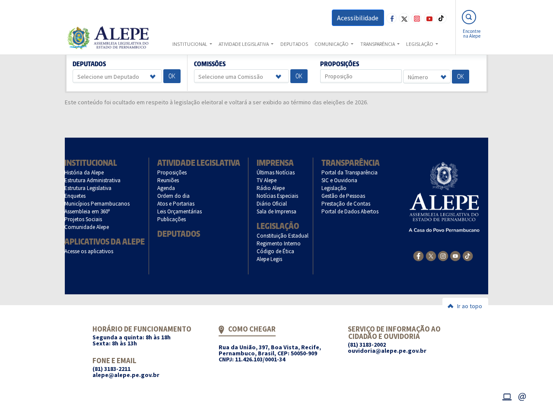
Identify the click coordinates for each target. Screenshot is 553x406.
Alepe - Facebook (391, 18)
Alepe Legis (269, 259)
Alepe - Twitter (404, 18)
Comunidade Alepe (87, 227)
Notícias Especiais (277, 196)
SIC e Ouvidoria (339, 180)
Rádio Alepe (271, 188)
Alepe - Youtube (429, 18)
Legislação (278, 226)
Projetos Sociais (83, 219)
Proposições (340, 64)
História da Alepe (84, 172)
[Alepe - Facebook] (418, 255)
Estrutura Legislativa (88, 188)
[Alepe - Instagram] (443, 255)
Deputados (89, 64)
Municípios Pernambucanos (97, 203)
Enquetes (75, 196)
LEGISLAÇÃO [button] (420, 44)
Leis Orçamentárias (180, 211)
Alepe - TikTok (441, 18)
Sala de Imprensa (276, 211)
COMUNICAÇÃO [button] (332, 44)
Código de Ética (275, 251)
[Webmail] (522, 396)
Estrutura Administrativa (93, 180)
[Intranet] (507, 396)
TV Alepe (266, 180)
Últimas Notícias (276, 172)
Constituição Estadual (282, 235)
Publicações (172, 219)
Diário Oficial (272, 203)
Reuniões (168, 180)
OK (171, 76)
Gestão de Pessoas (343, 196)
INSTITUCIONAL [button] (190, 44)
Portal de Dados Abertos (350, 211)
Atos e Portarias (176, 203)
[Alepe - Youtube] (455, 255)
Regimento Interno (279, 243)
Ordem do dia (174, 196)
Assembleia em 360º (87, 211)
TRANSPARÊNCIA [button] (378, 44)
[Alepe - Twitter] (431, 255)
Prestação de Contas (346, 203)
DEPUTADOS (294, 44)
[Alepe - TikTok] (467, 255)
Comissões (209, 64)
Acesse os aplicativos (89, 251)
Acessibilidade (357, 17)
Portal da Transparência (350, 172)
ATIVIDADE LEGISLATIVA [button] (244, 44)
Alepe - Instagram (416, 18)
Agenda (166, 188)
